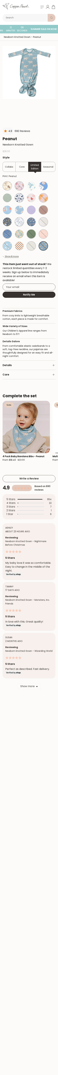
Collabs (9, 166)
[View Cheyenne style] (19, 186)
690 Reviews (22, 131)
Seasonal (48, 166)
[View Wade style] (7, 197)
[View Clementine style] (7, 210)
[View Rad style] (19, 246)
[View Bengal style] (7, 222)
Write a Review (29, 478)
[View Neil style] (7, 246)
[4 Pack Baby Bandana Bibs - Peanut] (26, 427)
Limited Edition (35, 166)
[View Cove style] (19, 197)
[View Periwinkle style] (31, 210)
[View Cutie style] (43, 197)
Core (22, 166)
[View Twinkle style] (31, 246)
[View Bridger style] (31, 222)
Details (7, 365)
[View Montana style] (7, 186)
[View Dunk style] (43, 186)
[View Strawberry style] (31, 197)
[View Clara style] (19, 234)
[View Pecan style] (43, 210)
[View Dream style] (19, 222)
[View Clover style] (31, 234)
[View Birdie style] (7, 234)
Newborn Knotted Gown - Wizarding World (29, 651)
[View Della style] (19, 210)
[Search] (51, 18)
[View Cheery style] (43, 234)
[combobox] (26, 18)
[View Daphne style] (31, 186)
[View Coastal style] (43, 222)
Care (6, 374)
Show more (27, 686)
